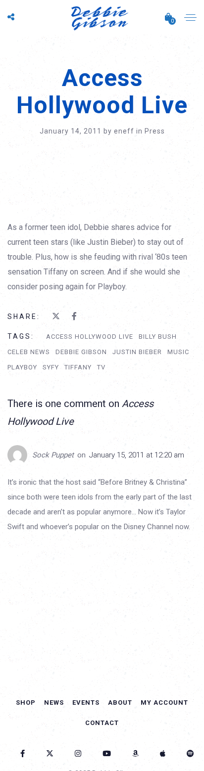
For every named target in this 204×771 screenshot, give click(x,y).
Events (86, 702)
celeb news (28, 352)
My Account (164, 702)
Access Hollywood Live (89, 336)
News (54, 702)
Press (155, 131)
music (178, 352)
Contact (102, 722)
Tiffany (78, 367)
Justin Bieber (137, 352)
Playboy (22, 367)
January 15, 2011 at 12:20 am (136, 455)
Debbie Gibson (81, 352)
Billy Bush (158, 336)
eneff (125, 131)
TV (101, 367)
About (120, 702)
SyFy (51, 367)
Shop (26, 702)
